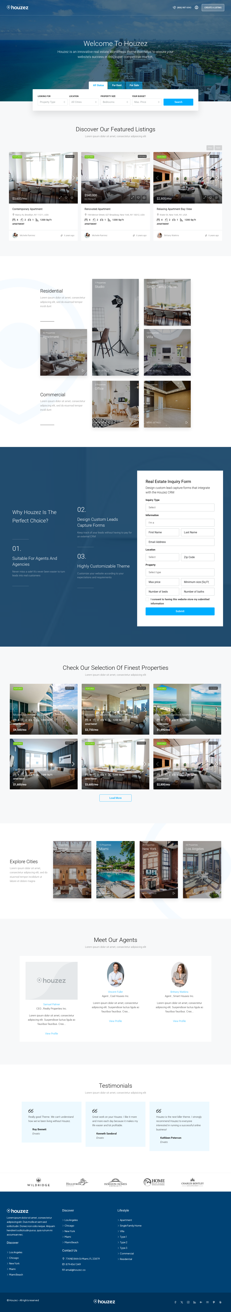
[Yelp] (221, 1302)
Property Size (108, 96)
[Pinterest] (214, 1302)
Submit (180, 611)
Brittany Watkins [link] (99, 235)
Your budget (139, 96)
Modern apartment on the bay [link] (31, 714)
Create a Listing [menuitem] (213, 7)
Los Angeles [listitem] (15, 1252)
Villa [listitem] (122, 1231)
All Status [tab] (98, 85)
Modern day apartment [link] (99, 714)
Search (178, 102)
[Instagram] (189, 1302)
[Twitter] (182, 1302)
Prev (210, 148)
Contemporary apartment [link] (100, 769)
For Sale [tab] (134, 85)
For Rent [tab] (117, 85)
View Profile (51, 1033)
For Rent (142, 156)
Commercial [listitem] (127, 1253)
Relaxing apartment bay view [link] (102, 209)
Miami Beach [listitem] (16, 1274)
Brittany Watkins (179, 991)
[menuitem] (182, 7)
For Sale (70, 156)
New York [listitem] (14, 1263)
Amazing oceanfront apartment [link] (175, 714)
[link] (43, 178)
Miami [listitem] (12, 1268)
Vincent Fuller (115, 991)
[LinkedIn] (195, 1302)
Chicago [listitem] (14, 1257)
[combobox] (52, 102)
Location (74, 96)
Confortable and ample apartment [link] (33, 769)
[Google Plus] (202, 1302)
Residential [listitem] (126, 1258)
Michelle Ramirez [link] (27, 235)
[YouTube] (208, 1302)
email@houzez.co (76, 1269)
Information (152, 515)
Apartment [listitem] (126, 1219)
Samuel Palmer (51, 1004)
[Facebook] (176, 1302)
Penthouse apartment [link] (170, 209)
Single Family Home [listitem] (131, 1225)
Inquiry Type (152, 500)
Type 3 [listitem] (123, 1247)
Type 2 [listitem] (123, 1242)
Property (151, 564)
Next (218, 148)
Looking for (44, 96)
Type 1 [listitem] (123, 1236)
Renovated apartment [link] (25, 209)
